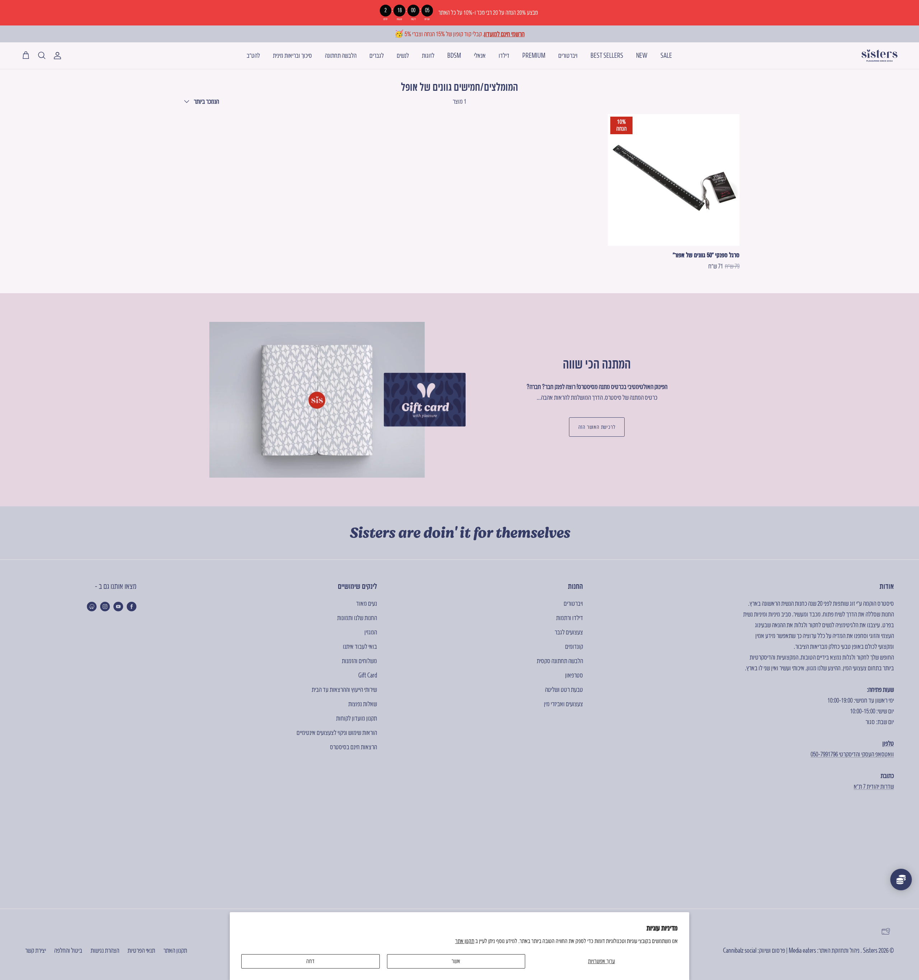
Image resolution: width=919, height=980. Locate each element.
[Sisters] (879, 56)
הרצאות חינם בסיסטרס (353, 747)
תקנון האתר (175, 950)
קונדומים (574, 646)
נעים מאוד (366, 603)
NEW (642, 55)
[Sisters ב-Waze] (92, 606)
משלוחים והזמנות (359, 661)
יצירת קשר (35, 950)
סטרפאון (574, 675)
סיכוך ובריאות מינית (292, 55)
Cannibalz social (739, 950)
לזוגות (428, 55)
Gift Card (367, 675)
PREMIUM (533, 55)
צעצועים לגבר (569, 632)
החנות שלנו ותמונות (357, 618)
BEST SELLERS (607, 55)
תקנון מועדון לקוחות (356, 718)
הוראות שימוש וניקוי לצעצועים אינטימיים (337, 732)
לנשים (403, 55)
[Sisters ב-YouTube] (118, 606)
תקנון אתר (464, 940)
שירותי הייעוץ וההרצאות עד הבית (344, 689)
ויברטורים (568, 55)
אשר (456, 961)
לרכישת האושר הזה (597, 427)
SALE (666, 55)
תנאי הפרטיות (141, 950)
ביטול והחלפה (68, 950)
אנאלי (480, 55)
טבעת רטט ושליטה (564, 689)
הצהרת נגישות (104, 950)
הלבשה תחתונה (340, 55)
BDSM (454, 55)
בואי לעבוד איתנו (360, 646)
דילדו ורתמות (569, 618)
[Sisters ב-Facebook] (131, 606)
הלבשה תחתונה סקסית (560, 661)
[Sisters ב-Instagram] (105, 606)
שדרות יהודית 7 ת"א (874, 786)
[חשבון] (59, 55)
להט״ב (253, 55)
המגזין (370, 632)
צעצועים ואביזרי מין (563, 704)
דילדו (504, 55)
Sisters (870, 950)
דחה (310, 961)
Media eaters (802, 950)
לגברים (376, 55)
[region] (459, 12)
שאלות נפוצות (362, 704)
